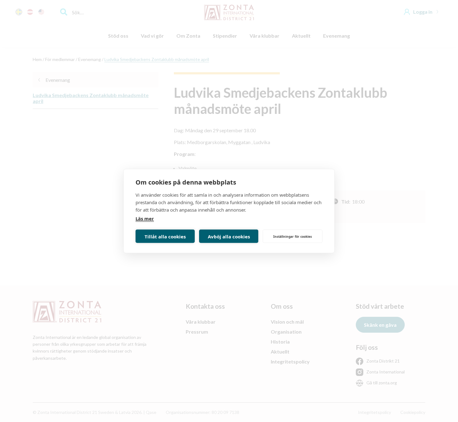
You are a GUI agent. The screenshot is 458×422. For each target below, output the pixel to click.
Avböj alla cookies (229, 236)
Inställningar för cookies (292, 236)
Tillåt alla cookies (165, 236)
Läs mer (145, 218)
